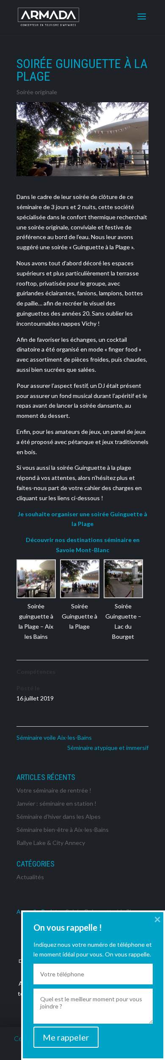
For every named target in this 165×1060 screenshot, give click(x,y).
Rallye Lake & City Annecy (50, 842)
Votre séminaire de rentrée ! (53, 790)
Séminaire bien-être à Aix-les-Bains (62, 829)
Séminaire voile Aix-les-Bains (54, 737)
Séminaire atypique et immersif (107, 747)
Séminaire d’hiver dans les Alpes (58, 816)
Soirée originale (36, 91)
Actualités (30, 876)
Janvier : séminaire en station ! (56, 803)
